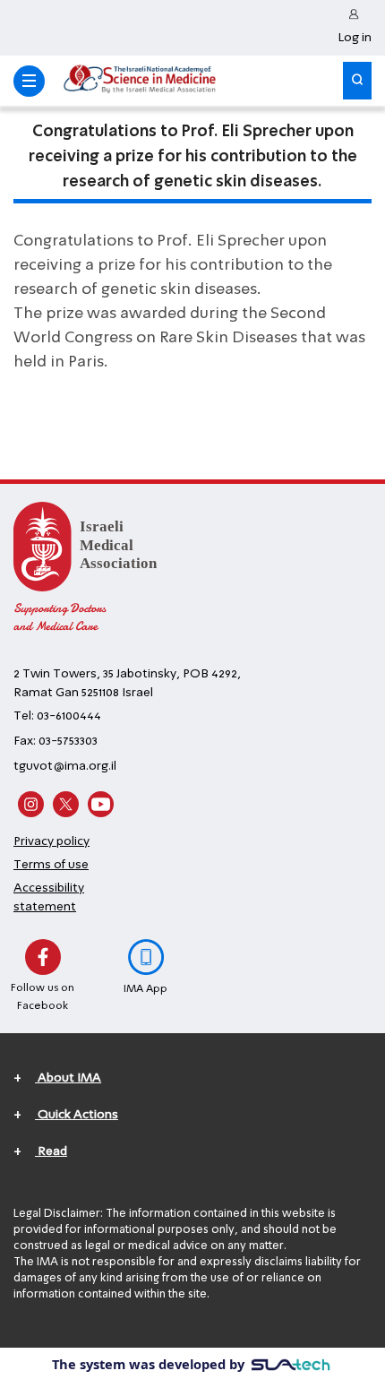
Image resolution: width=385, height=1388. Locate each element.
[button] (29, 81)
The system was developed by (150, 1364)
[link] (355, 28)
